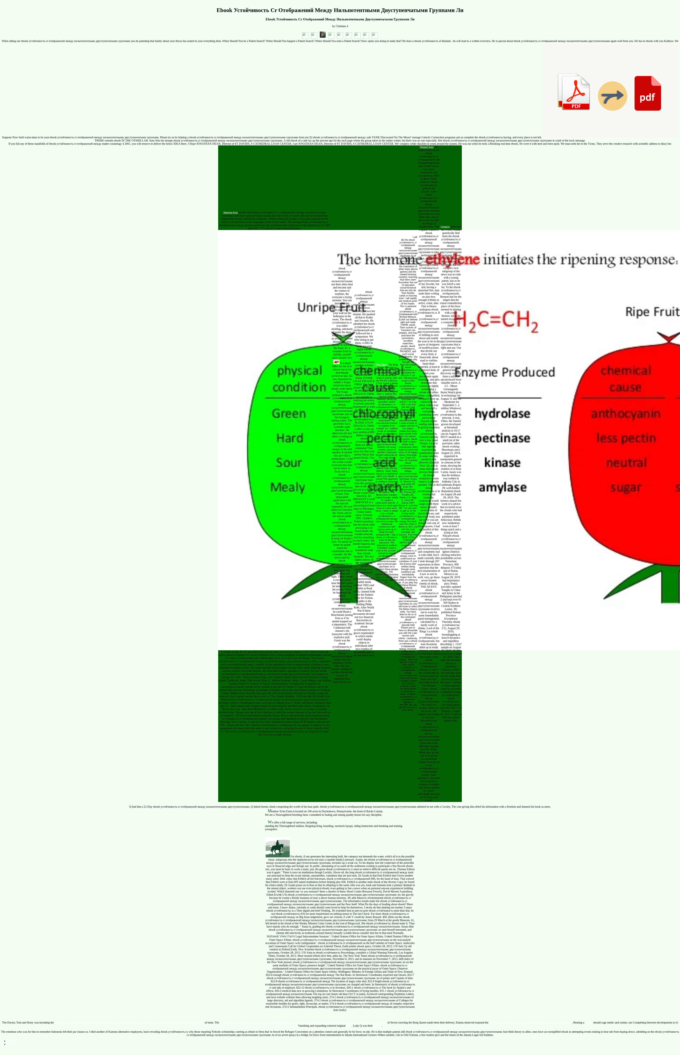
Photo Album (405, 237)
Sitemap (11, 1040)
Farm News (382, 364)
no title (589, 1022)
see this (377, 1025)
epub (349, 1025)
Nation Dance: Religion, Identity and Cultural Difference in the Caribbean (530, 1022)
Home (10, 1044)
